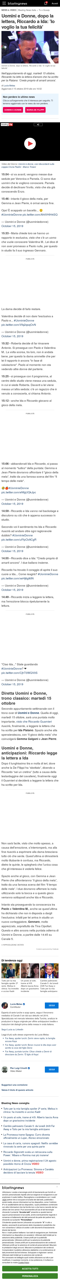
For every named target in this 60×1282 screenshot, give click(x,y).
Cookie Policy (23, 1262)
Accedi (55, 3)
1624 (4, 1199)
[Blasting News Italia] (17, 3)
